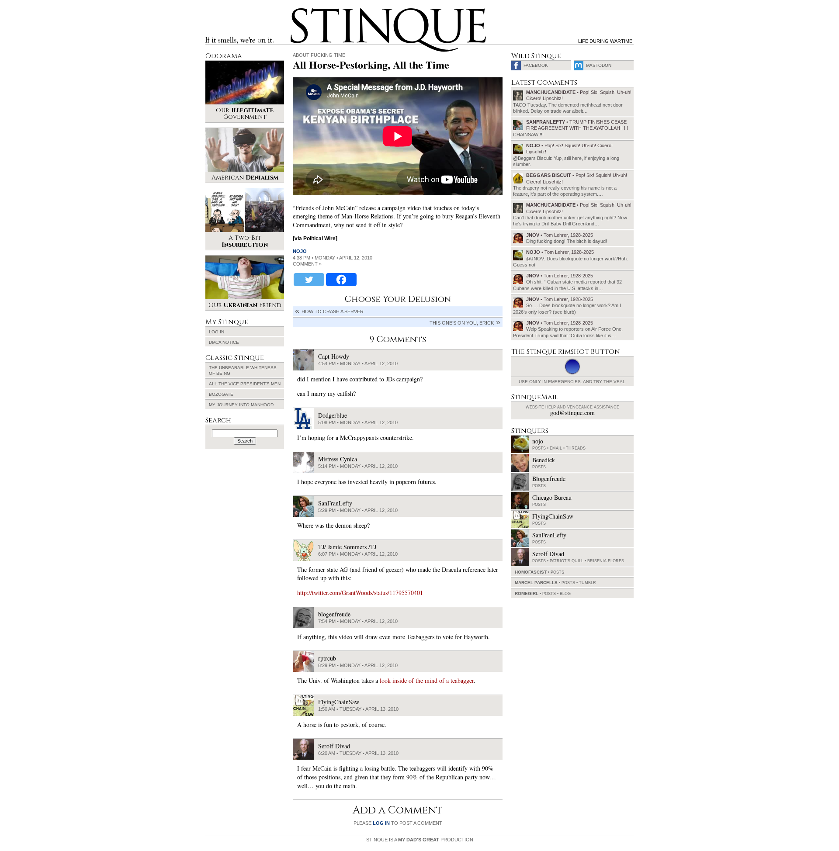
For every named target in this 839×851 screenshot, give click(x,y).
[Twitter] (309, 279)
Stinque (298, 11)
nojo (300, 251)
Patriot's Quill (566, 561)
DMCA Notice (224, 342)
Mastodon (598, 65)
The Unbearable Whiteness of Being (243, 370)
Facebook (536, 65)
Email (556, 448)
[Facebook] (341, 279)
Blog (565, 594)
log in (381, 823)
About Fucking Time (319, 55)
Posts (539, 448)
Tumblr (587, 583)
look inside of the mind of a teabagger (427, 680)
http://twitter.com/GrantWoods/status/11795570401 (360, 592)
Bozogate (221, 394)
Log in (216, 331)
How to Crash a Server (333, 311)
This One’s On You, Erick (462, 322)
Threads (576, 448)
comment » (307, 263)
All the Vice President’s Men (245, 383)
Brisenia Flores (605, 561)
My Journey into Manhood (241, 404)
